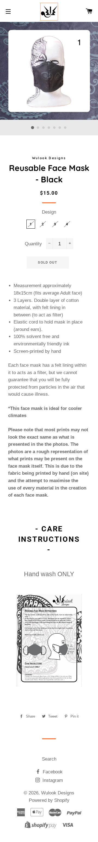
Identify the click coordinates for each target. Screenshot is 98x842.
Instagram (52, 780)
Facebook (52, 771)
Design (49, 212)
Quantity (33, 243)
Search (49, 759)
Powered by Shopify (49, 800)
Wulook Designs (57, 793)
